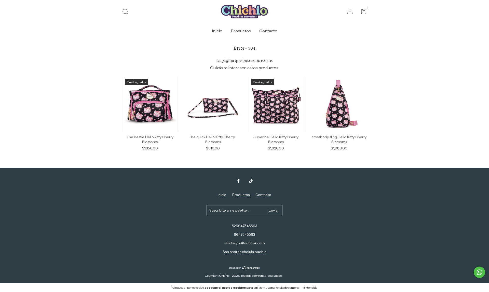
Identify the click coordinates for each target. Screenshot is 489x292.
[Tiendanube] (245, 268)
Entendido (310, 287)
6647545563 (244, 234)
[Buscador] (127, 12)
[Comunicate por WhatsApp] (479, 272)
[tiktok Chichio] (251, 181)
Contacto (268, 30)
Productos (241, 30)
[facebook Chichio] (238, 181)
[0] (362, 12)
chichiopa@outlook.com (244, 243)
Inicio (217, 30)
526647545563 (244, 226)
